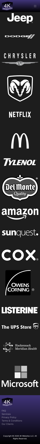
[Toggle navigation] (35, 6)
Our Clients (7, 424)
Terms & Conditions (12, 420)
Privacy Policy (9, 417)
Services (6, 414)
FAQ (4, 410)
